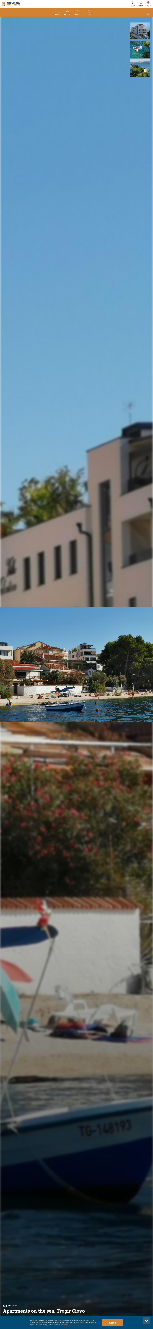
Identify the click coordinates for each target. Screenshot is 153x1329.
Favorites (78, 14)
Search (57, 14)
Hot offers (67, 14)
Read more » (65, 1325)
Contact (89, 14)
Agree (112, 1322)
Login (133, 5)
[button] (140, 31)
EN (148, 5)
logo (11, 3)
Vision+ (140, 5)
